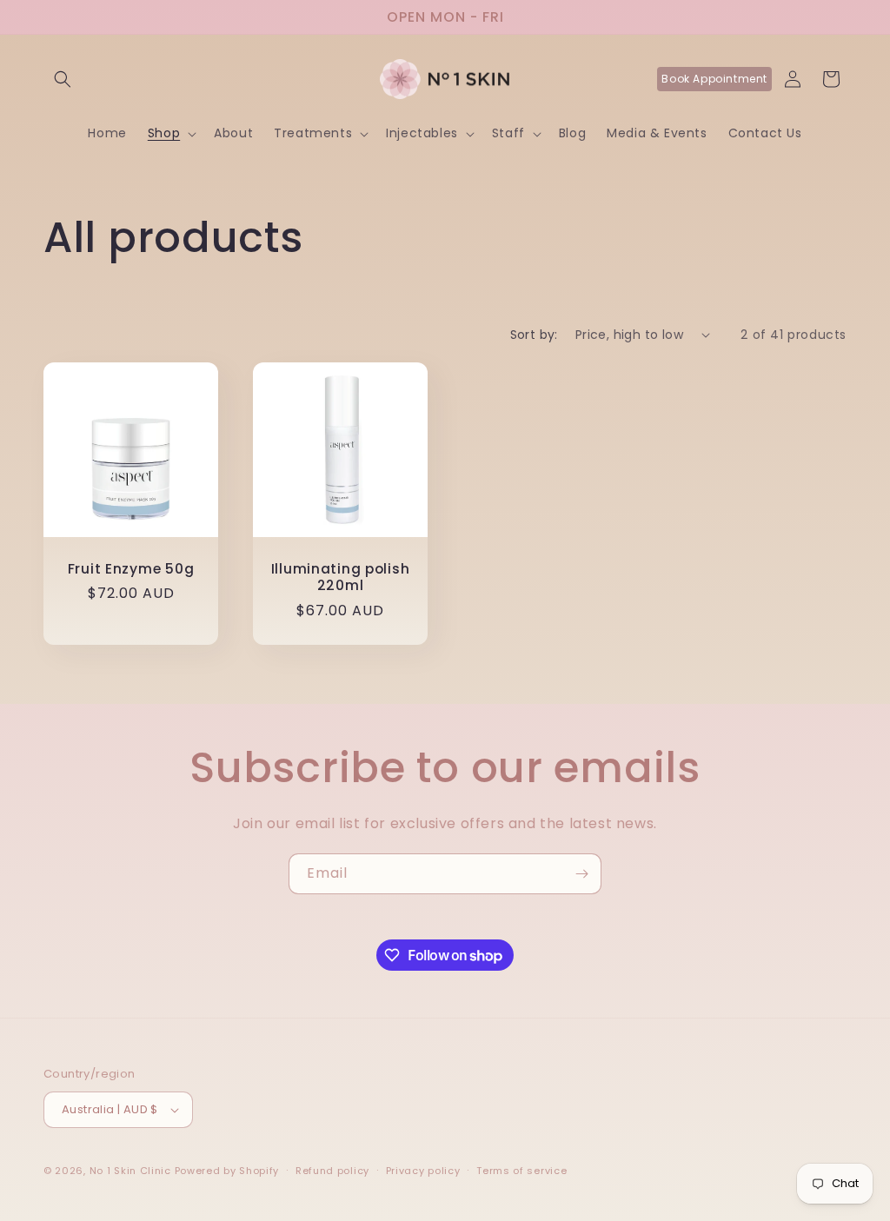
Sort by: (534, 334)
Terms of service (521, 1171)
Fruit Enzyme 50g (131, 569)
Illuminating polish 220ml (340, 577)
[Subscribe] (581, 873)
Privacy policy (423, 1171)
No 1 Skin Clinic (130, 1171)
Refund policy (332, 1171)
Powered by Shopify (227, 1171)
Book (714, 78)
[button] (62, 79)
